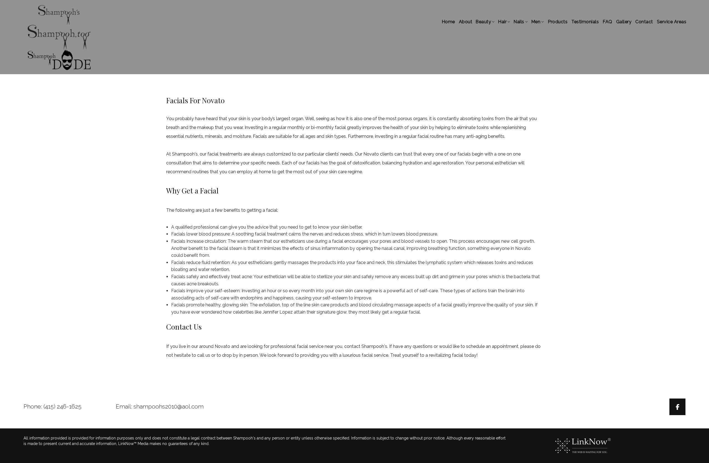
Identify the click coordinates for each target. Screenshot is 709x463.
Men (536, 21)
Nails (518, 21)
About (465, 21)
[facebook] (677, 407)
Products (557, 21)
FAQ (607, 21)
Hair (502, 21)
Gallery (624, 21)
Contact (644, 21)
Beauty (483, 21)
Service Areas (672, 21)
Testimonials (585, 21)
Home (448, 21)
